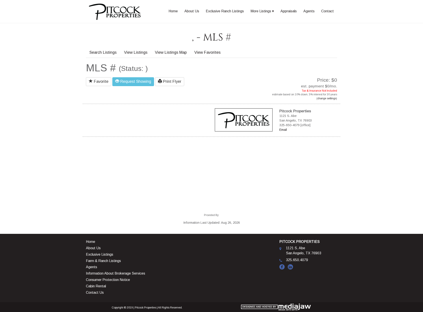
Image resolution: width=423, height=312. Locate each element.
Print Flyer (171, 81)
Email (283, 129)
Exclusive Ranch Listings (225, 11)
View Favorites (207, 52)
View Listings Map (171, 52)
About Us (191, 11)
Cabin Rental (96, 286)
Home (173, 11)
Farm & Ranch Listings (103, 261)
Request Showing (135, 81)
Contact (327, 11)
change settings (326, 98)
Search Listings (103, 52)
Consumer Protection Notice (108, 280)
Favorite (100, 81)
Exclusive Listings (99, 254)
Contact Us (95, 292)
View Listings (135, 52)
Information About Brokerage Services (115, 273)
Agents (309, 11)
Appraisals (288, 11)
